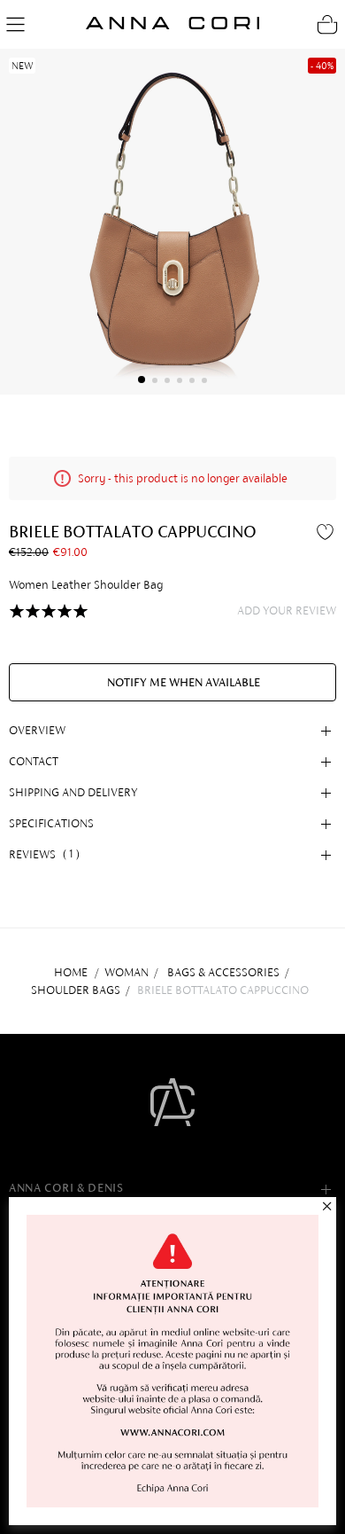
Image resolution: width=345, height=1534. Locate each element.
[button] (141, 379)
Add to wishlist (327, 531)
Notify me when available (183, 682)
